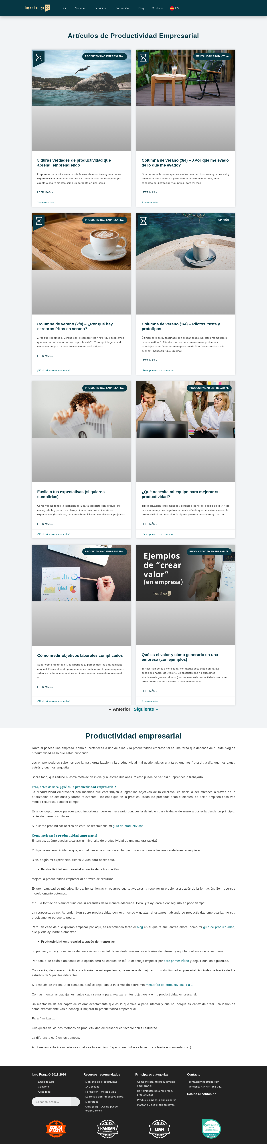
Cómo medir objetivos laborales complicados (80, 655)
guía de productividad (218, 927)
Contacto (157, 8)
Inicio (64, 8)
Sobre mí (80, 8)
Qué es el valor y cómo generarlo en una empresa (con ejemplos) (180, 657)
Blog (141, 8)
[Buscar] (75, 1101)
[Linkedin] (211, 1101)
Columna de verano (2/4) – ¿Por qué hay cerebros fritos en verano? (75, 326)
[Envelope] (202, 1101)
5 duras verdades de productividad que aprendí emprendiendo (74, 162)
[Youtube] (219, 1101)
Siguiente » (146, 709)
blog (140, 927)
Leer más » (45, 192)
